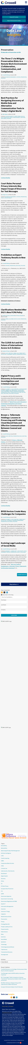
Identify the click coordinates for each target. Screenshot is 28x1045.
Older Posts (21, 574)
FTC (2, 891)
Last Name (3, 604)
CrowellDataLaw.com (7, 1012)
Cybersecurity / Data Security (17, 390)
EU (1, 883)
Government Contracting (7, 898)
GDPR (2, 893)
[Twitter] (4, 592)
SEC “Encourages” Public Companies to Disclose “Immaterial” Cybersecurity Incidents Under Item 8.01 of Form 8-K (13, 979)
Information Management (10, 77)
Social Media (3, 118)
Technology (4, 944)
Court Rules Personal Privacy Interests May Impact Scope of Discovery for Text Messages (13, 187)
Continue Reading (5, 178)
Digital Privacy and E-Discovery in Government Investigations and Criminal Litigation (13, 379)
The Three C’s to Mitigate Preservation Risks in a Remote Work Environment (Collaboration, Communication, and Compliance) (14, 65)
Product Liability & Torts (6, 926)
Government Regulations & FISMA (9, 901)
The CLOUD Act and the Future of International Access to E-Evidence (12, 345)
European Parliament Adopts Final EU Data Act (12, 987)
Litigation (18, 77)
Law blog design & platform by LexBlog (13, 1042)
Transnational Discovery (6, 952)
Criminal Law (8, 319)
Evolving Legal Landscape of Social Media (13, 544)
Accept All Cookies (14, 17)
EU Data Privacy (4, 886)
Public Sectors (22, 392)
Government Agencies (11, 354)
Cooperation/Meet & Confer (11, 116)
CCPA (2, 855)
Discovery (3, 878)
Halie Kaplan (5, 114)
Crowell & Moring (6, 75)
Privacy (11, 117)
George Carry (5, 194)
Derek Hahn (12, 315)
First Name (3, 600)
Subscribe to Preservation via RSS (11, 52)
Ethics (2, 391)
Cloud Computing (9, 353)
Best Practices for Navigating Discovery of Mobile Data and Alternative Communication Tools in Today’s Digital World (12, 104)
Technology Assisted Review (7, 947)
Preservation (24, 77)
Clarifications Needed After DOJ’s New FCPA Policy (14, 311)
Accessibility (7, 389)
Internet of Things (5, 911)
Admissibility (7, 551)
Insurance (3, 909)
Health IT (3, 904)
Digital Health (4, 876)
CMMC (2, 860)
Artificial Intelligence (6, 853)
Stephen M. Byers (6, 315)
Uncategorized (4, 954)
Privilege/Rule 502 (14, 392)
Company (3, 609)
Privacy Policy (5, 1006)
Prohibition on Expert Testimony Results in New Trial (13, 258)
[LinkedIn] (7, 592)
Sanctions (23, 117)
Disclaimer (11, 1006)
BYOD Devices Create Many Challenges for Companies (13, 512)
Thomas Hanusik (19, 315)
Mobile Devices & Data (15, 319)
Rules (2, 393)
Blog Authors (9, 584)
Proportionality (16, 117)
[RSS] (2, 592)
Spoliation (3, 78)
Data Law (14, 32)
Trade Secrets (4, 949)
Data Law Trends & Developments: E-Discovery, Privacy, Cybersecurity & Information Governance (13, 566)
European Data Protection (7, 888)
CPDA (2, 866)
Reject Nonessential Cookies (14, 20)
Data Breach (9, 520)
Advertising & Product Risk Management (10, 850)
